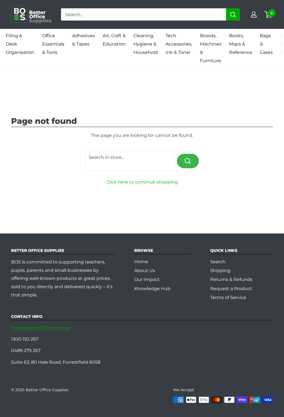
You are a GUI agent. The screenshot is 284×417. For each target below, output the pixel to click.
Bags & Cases (266, 44)
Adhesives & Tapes (83, 40)
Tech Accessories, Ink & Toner (179, 44)
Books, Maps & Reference (240, 44)
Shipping (220, 270)
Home (141, 261)
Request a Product (231, 288)
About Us (144, 270)
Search (217, 261)
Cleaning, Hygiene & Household (145, 44)
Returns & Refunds (231, 279)
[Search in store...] (188, 161)
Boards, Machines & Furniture (210, 48)
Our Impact (147, 279)
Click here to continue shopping (142, 182)
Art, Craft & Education (114, 40)
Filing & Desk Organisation (20, 44)
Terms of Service (228, 297)
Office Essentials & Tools (53, 44)
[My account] (254, 14)
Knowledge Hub (152, 288)
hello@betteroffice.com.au (40, 327)
